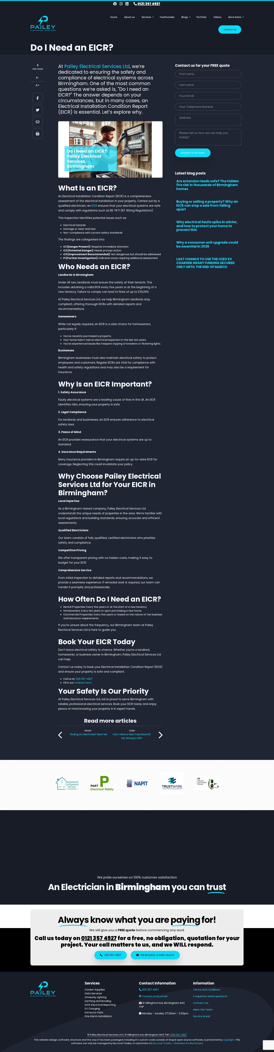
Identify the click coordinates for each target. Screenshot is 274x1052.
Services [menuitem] (148, 18)
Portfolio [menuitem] (201, 17)
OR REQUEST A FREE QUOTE (157, 955)
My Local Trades (161, 1043)
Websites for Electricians (188, 1043)
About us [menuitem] (129, 17)
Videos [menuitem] (217, 17)
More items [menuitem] (236, 18)
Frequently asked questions (210, 996)
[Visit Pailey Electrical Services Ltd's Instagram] (121, 4)
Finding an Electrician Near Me (88, 734)
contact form (83, 682)
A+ (38, 85)
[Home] (42, 23)
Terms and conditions (206, 989)
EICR (94, 206)
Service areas (201, 1016)
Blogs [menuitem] (186, 18)
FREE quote (126, 930)
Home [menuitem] (113, 17)
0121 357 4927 (148, 3)
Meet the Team (202, 1009)
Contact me (200, 1003)
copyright (228, 1039)
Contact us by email (154, 996)
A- (37, 78)
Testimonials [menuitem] (167, 17)
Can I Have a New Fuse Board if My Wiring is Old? (132, 736)
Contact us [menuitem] (229, 29)
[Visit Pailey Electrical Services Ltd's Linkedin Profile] (126, 4)
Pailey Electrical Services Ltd (97, 66)
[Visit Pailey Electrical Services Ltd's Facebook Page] (115, 4)
